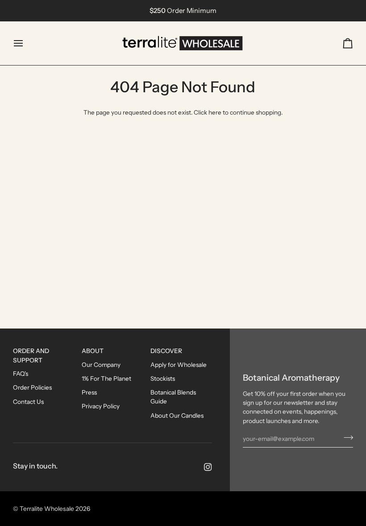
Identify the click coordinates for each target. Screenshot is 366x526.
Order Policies (32, 387)
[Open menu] (26, 43)
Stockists (162, 378)
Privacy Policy (101, 406)
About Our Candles (177, 415)
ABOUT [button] (93, 350)
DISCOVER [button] (166, 350)
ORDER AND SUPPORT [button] (31, 355)
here (214, 112)
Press (89, 392)
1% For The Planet (106, 378)
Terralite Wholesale (47, 508)
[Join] (345, 438)
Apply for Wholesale (178, 364)
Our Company (101, 364)
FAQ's (20, 373)
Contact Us (28, 401)
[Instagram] (208, 467)
